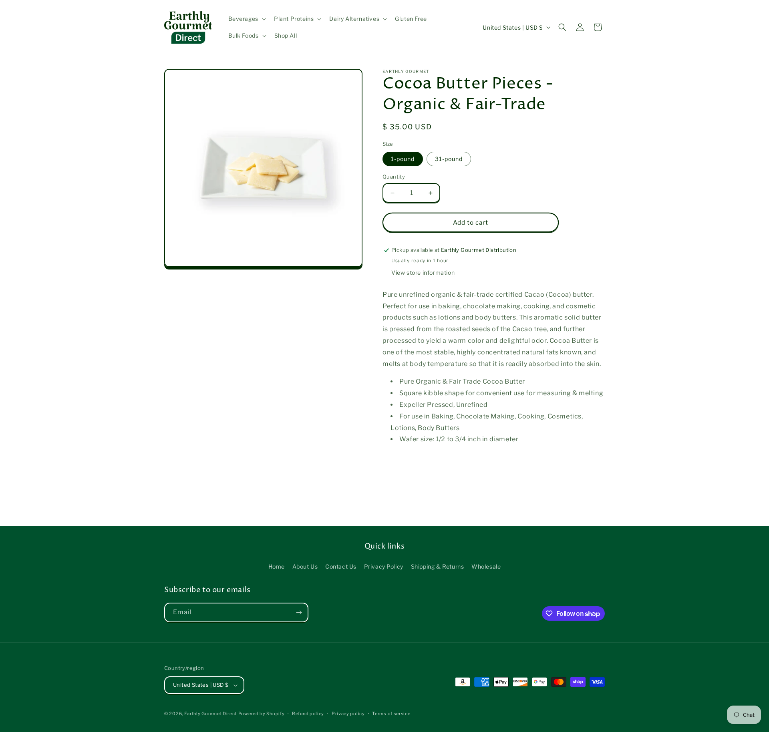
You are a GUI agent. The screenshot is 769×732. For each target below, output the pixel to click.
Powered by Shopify (261, 713)
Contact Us (340, 566)
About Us (305, 566)
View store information (423, 272)
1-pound (403, 158)
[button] (246, 18)
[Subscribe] (299, 612)
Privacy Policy (383, 566)
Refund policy (308, 713)
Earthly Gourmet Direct (210, 713)
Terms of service (391, 713)
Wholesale (486, 566)
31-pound (449, 158)
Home (276, 566)
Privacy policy (348, 713)
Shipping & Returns (437, 566)
